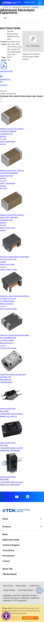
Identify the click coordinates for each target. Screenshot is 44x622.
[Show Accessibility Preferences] (6, 616)
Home (4, 7)
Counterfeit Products (26, 590)
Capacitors (10, 7)
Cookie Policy (34, 586)
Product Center (29, 2)
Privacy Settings (9, 590)
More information (11, 618)
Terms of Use (8, 586)
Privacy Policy (21, 586)
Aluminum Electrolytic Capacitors (17, 7)
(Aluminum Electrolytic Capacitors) (27, 7)
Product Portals (7, 7)
